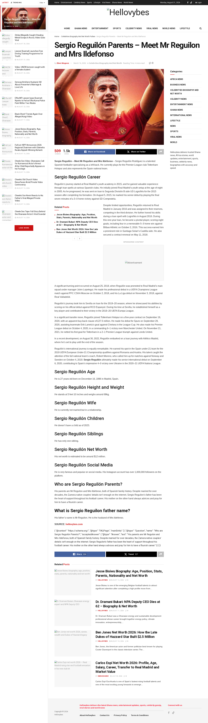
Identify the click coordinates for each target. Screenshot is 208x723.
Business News (178, 85)
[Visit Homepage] (128, 15)
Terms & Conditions (140, 715)
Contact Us (104, 715)
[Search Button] (201, 28)
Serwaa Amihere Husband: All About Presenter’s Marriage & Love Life (28, 84)
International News (181, 115)
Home (56, 3)
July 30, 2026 (116, 676)
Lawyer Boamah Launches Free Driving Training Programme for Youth (29, 53)
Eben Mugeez (63, 63)
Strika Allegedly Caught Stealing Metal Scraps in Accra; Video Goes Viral (30, 37)
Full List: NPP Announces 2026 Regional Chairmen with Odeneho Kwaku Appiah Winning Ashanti (30, 147)
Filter (41, 3)
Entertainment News (181, 104)
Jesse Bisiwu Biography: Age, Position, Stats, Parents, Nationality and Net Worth (28, 131)
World (173, 142)
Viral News (106, 3)
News (173, 126)
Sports (89, 3)
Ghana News (117, 3)
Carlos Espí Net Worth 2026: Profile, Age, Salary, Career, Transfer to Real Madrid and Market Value (127, 667)
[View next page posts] (80, 239)
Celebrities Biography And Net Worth (105, 63)
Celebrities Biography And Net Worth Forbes (78, 36)
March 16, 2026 (80, 63)
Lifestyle (97, 3)
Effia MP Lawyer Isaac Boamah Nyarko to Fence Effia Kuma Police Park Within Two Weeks (30, 100)
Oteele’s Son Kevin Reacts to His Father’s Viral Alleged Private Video (29, 198)
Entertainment (66, 3)
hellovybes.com (74, 524)
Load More (24, 228)
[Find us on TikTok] (191, 2)
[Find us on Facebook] (187, 2)
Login (199, 3)
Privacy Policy (120, 715)
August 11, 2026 (117, 611)
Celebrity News (79, 3)
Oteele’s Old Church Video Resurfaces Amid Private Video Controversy (29, 182)
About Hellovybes (87, 715)
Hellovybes (103, 580)
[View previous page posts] (74, 239)
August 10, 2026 (117, 641)
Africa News (176, 79)
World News (128, 3)
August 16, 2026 (117, 580)
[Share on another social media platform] (161, 151)
